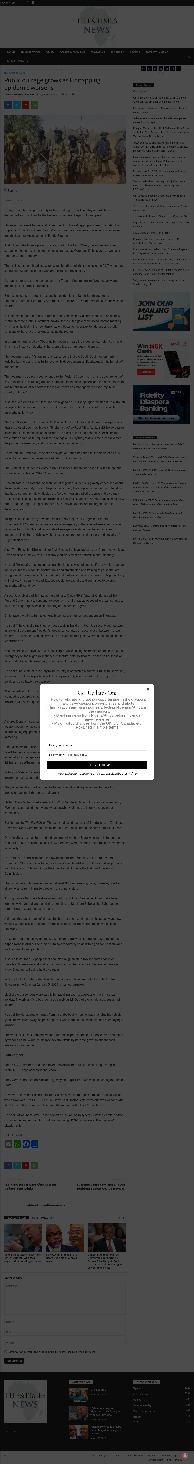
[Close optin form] (148, 690)
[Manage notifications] (185, 1456)
